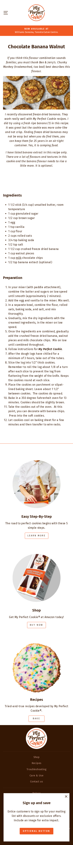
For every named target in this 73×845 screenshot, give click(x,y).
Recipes (36, 763)
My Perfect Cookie (50, 349)
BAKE (36, 718)
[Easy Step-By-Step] (36, 481)
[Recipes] (36, 664)
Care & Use (36, 775)
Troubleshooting (36, 769)
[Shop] (36, 574)
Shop (36, 757)
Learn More (36, 535)
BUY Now (36, 625)
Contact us (36, 781)
